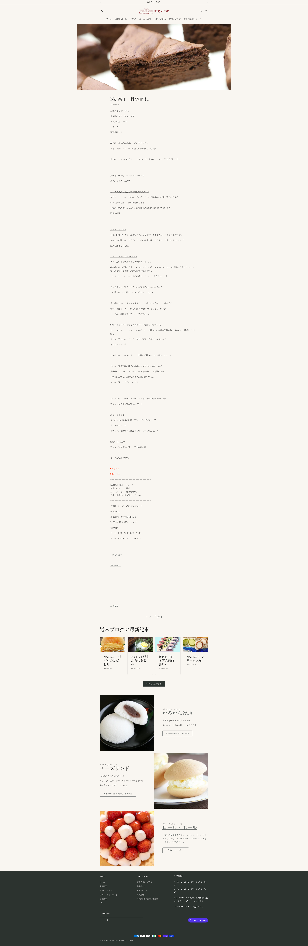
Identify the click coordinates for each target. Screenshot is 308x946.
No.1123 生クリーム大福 (195, 659)
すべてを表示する (154, 683)
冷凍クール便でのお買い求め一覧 (117, 793)
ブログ (102, 903)
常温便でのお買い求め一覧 (177, 733)
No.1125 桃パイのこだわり (112, 660)
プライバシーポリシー (145, 882)
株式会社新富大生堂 (112, 940)
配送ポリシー (142, 890)
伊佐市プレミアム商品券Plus (166, 660)
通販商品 (103, 886)
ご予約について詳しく (175, 850)
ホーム (102, 882)
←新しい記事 (116, 554)
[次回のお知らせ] (207, 2)
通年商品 (103, 899)
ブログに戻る (156, 616)
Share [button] (115, 606)
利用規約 (140, 895)
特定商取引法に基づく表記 (147, 899)
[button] (102, 11)
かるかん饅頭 (177, 713)
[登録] (140, 920)
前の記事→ (115, 565)
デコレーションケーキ (108, 895)
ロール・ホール (179, 828)
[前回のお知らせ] (100, 2)
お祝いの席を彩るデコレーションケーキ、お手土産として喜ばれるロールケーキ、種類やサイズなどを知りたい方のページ (184, 838)
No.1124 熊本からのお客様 (140, 660)
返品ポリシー (142, 886)
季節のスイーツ (106, 890)
